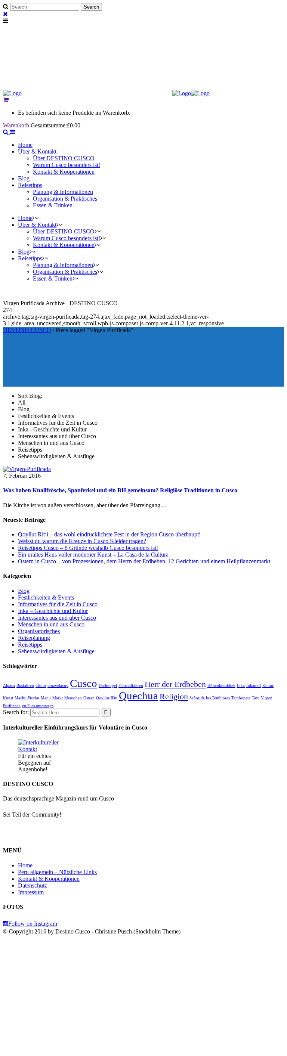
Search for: (16, 712)
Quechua (138, 696)
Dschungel (108, 686)
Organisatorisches (39, 631)
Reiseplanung (34, 638)
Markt (57, 698)
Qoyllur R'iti (106, 698)
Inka (241, 686)
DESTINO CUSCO (27, 330)
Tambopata (240, 698)
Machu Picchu (27, 698)
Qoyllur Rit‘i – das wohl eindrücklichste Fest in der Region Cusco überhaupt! (109, 534)
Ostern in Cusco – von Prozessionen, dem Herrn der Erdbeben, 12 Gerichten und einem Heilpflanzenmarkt (144, 561)
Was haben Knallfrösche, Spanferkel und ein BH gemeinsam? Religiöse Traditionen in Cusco (120, 490)
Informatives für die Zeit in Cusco (58, 604)
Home (25, 865)
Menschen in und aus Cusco (51, 624)
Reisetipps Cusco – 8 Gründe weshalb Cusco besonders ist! (88, 548)
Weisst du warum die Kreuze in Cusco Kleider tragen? (82, 541)
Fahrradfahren (130, 686)
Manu (46, 698)
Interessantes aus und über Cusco (57, 617)
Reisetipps (30, 644)
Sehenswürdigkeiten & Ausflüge (56, 651)
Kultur (268, 686)
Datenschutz (32, 885)
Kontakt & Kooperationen (49, 879)
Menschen (73, 698)
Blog (24, 591)
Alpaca (9, 686)
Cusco (83, 683)
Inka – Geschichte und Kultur (53, 611)
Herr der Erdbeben (175, 684)
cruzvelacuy (57, 686)
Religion (174, 696)
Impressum (31, 892)
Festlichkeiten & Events (46, 597)
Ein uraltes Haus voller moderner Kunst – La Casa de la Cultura (93, 554)
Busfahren (25, 686)
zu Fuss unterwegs (37, 706)
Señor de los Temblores (209, 698)
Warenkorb (16, 125)
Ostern (89, 698)
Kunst (8, 698)
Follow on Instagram (32, 923)
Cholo (41, 686)
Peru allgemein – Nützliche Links (57, 872)
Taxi (255, 698)
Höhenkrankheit (221, 686)
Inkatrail (253, 686)
